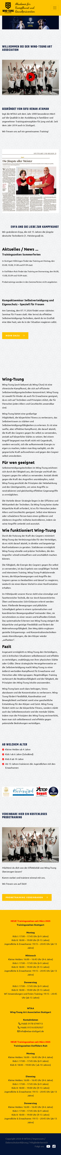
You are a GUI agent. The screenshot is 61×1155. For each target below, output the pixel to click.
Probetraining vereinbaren (25, 897)
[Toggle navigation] (55, 8)
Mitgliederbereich (39, 1142)
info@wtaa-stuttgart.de (32, 1031)
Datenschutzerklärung (17, 1142)
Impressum (38, 1138)
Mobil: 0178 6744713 (32, 1023)
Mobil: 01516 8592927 (31, 1027)
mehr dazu (13, 335)
